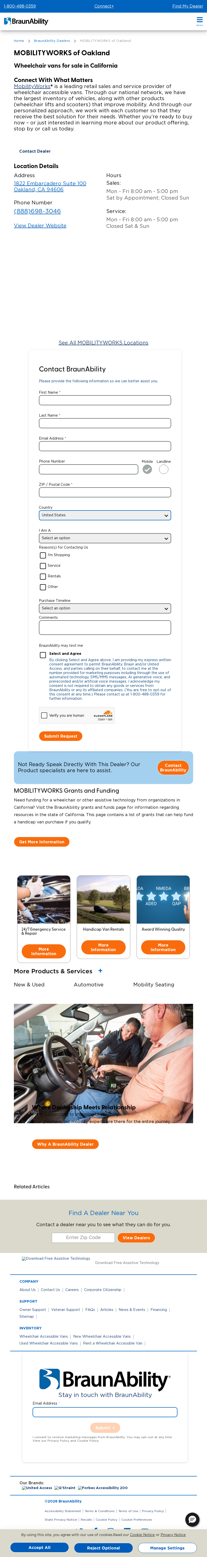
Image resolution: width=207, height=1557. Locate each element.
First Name (48, 392)
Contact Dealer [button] (35, 151)
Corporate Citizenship (102, 1290)
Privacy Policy (153, 1511)
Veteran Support (65, 1310)
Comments (48, 618)
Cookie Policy (106, 1519)
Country (46, 507)
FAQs (90, 1310)
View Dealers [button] (136, 1238)
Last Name (48, 415)
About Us (27, 1290)
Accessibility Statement (63, 1511)
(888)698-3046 (37, 211)
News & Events (132, 1310)
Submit (102, 1428)
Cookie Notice (142, 1535)
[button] (199, 21)
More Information (43, 951)
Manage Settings (167, 1548)
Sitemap (26, 1317)
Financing (158, 1310)
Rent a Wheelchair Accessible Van (112, 1343)
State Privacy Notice (61, 1519)
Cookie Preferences (136, 1519)
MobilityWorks (32, 86)
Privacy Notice (173, 1535)
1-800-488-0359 (20, 6)
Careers (72, 1290)
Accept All (39, 1547)
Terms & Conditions (100, 1511)
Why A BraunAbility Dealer (65, 1144)
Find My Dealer (187, 6)
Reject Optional (103, 1548)
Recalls (86, 1519)
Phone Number (52, 461)
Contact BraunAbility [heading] (72, 369)
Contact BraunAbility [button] (173, 767)
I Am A (45, 530)
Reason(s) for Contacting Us (63, 547)
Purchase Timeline (54, 601)
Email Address (51, 438)
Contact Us (50, 1290)
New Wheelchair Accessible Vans (102, 1336)
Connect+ (104, 6)
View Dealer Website (40, 225)
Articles (106, 1310)
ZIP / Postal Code (54, 485)
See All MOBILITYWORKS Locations (103, 342)
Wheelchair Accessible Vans (43, 1336)
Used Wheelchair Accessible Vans (48, 1343)
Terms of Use (128, 1511)
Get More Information (41, 842)
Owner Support (32, 1310)
